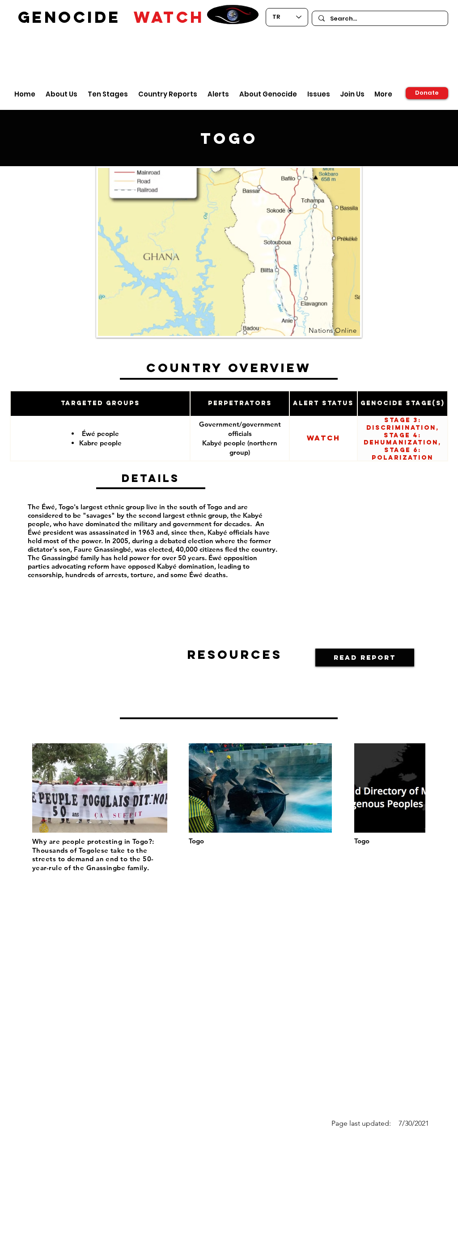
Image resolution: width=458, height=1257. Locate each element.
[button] (364, 657)
